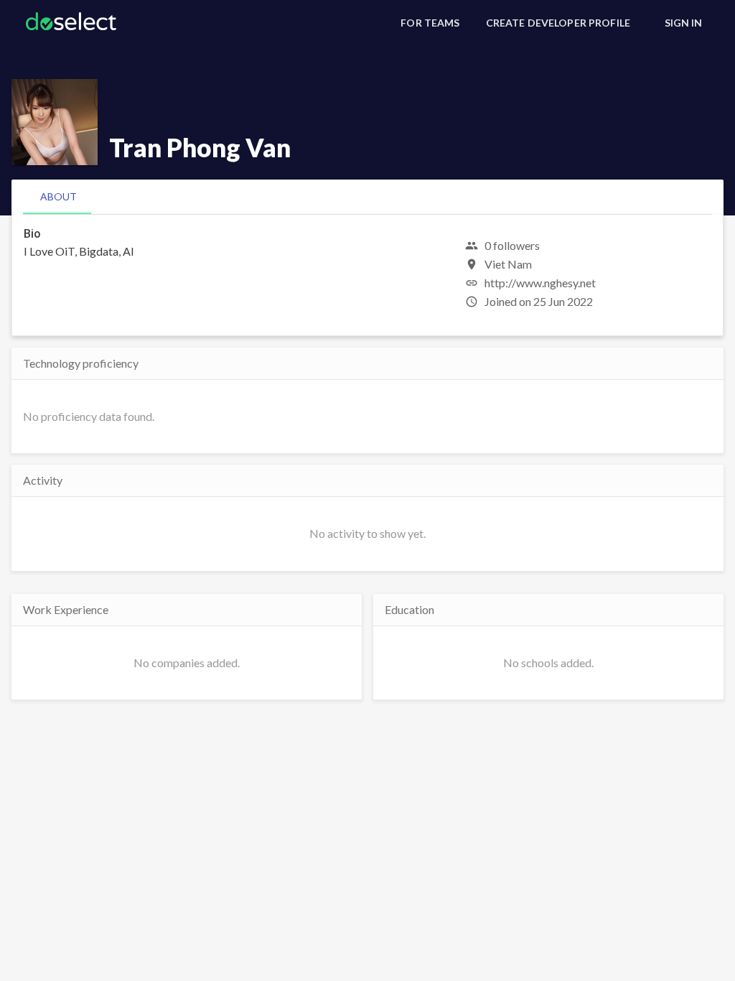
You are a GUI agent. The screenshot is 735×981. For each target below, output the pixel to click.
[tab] (58, 197)
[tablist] (367, 197)
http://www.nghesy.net (540, 282)
